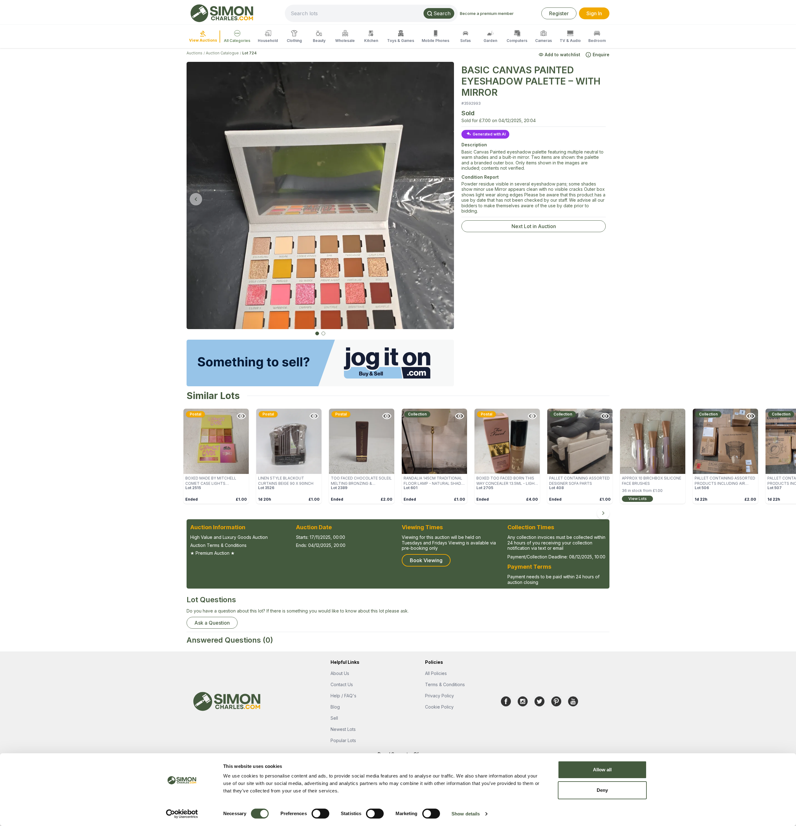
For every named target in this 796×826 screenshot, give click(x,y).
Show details (465, 813)
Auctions (194, 53)
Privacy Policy (439, 695)
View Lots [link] (637, 498)
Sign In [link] (594, 13)
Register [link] (559, 13)
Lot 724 (249, 53)
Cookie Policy (439, 706)
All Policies (436, 673)
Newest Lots (343, 729)
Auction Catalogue (222, 53)
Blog (335, 706)
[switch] (320, 814)
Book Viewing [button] (426, 560)
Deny (602, 790)
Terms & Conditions (445, 684)
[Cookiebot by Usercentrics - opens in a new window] (182, 814)
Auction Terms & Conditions (218, 545)
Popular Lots (343, 740)
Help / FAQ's (343, 695)
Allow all (602, 769)
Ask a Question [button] (212, 623)
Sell (334, 718)
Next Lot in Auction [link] (533, 226)
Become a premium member (487, 13)
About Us (340, 673)
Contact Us (342, 684)
